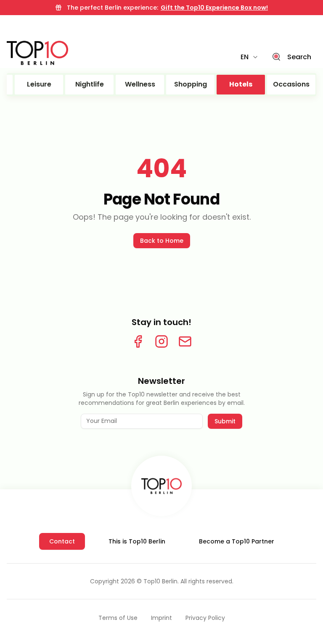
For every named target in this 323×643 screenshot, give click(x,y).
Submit (225, 421)
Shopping (190, 84)
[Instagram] (161, 341)
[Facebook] (138, 341)
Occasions (291, 84)
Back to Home (161, 240)
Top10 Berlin (160, 581)
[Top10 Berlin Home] (161, 486)
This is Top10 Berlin (137, 541)
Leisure (39, 84)
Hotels (240, 84)
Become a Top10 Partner (236, 541)
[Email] (185, 341)
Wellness (140, 84)
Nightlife (89, 84)
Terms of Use (118, 618)
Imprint (161, 618)
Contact (62, 541)
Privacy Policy (205, 618)
